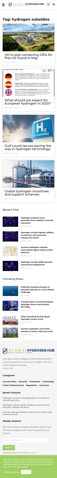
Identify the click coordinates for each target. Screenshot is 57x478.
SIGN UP (9, 447)
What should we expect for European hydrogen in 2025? (28, 101)
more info (8, 368)
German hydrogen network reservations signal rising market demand (37, 250)
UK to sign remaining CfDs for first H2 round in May (28, 56)
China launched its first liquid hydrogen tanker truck (35, 317)
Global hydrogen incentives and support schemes (27, 192)
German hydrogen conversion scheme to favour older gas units (37, 330)
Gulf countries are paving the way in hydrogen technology (28, 147)
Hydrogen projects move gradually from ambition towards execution (37, 220)
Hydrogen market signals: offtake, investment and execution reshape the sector (37, 235)
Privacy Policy (31, 453)
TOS (21, 453)
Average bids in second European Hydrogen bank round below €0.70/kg (37, 304)
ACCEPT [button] (26, 472)
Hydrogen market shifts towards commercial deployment (36, 263)
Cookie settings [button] (11, 472)
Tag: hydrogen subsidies (26, 19)
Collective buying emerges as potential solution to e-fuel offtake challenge (37, 289)
